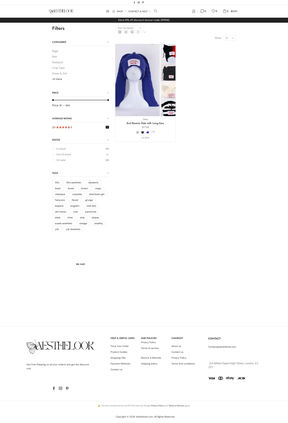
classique (60, 194)
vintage (83, 223)
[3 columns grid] (126, 32)
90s (57, 182)
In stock (82, 148)
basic (58, 188)
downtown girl (96, 194)
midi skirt (91, 205)
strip (82, 217)
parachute (90, 211)
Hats (145, 119)
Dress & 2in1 (59, 73)
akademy (93, 182)
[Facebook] (134, 3)
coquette (77, 194)
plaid (57, 217)
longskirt (74, 205)
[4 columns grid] (132, 32)
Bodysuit (57, 62)
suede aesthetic (63, 223)
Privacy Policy (157, 405)
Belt (54, 56)
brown (84, 188)
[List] (138, 32)
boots (71, 188)
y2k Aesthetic (73, 229)
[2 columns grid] (119, 32)
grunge (89, 199)
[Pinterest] (143, 3)
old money (60, 211)
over (75, 211)
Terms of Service (176, 405)
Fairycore (60, 199)
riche (70, 217)
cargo (98, 188)
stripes (95, 217)
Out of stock (82, 154)
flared (75, 199)
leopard (59, 205)
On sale (82, 160)
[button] (107, 11)
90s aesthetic (73, 182)
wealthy (98, 223)
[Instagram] (139, 3)
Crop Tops (58, 68)
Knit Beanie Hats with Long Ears (145, 123)
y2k (57, 229)
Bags (55, 51)
